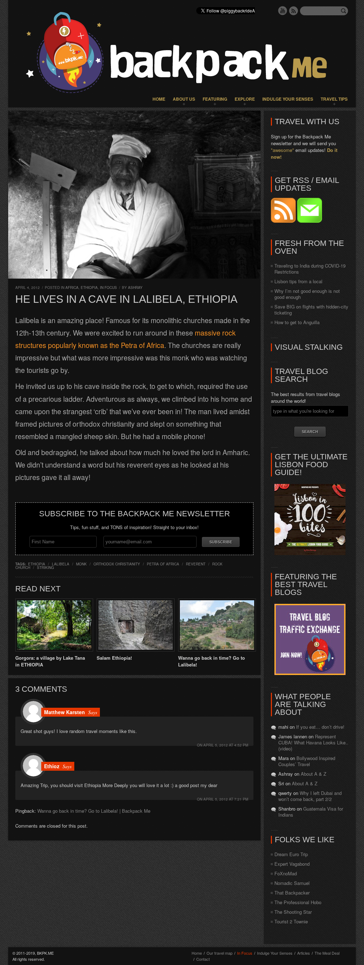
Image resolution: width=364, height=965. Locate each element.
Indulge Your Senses (287, 99)
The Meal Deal (327, 953)
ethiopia (36, 563)
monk (81, 563)
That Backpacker (292, 892)
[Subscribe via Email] (309, 220)
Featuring (215, 99)
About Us (184, 99)
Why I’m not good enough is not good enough (307, 294)
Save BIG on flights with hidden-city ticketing (311, 309)
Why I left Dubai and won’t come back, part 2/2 (310, 796)
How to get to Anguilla (297, 322)
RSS (293, 10)
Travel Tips (334, 99)
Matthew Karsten (64, 712)
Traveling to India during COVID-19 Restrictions (310, 268)
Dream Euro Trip (291, 854)
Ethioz (51, 766)
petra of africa (163, 563)
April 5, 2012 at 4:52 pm (225, 745)
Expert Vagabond (292, 863)
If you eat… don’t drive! (320, 726)
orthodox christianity (116, 563)
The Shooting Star (293, 911)
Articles (303, 953)
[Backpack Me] (182, 53)
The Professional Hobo (297, 902)
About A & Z (313, 773)
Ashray (135, 287)
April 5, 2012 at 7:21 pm (225, 799)
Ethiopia (89, 287)
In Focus (108, 287)
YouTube (282, 10)
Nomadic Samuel (292, 883)
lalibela (60, 563)
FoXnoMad (285, 873)
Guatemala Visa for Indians (310, 811)
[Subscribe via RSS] (284, 220)
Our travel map (219, 953)
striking (45, 567)
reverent (195, 563)
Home (158, 99)
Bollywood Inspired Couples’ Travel (306, 761)
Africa (72, 287)
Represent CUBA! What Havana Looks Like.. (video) (313, 742)
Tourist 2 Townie (291, 921)
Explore (245, 99)
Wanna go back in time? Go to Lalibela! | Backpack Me (93, 810)
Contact (203, 959)
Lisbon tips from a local (298, 281)
